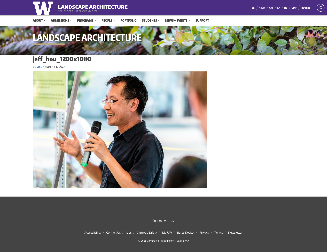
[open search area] (320, 8)
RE (285, 7)
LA (278, 7)
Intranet (305, 7)
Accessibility (92, 232)
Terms (218, 232)
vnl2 (39, 67)
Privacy (204, 232)
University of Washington (44, 7)
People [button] (107, 20)
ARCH (262, 7)
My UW (167, 232)
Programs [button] (85, 20)
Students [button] (149, 20)
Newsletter (235, 232)
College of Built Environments (170, 208)
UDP (293, 7)
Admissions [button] (60, 20)
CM (271, 7)
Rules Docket (185, 232)
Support (202, 20)
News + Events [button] (176, 20)
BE (253, 7)
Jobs (129, 232)
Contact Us (113, 232)
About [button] (38, 20)
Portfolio (128, 20)
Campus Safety (147, 232)
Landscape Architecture (79, 5)
